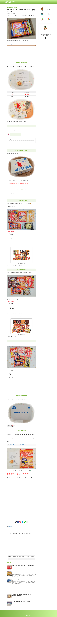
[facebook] (18, 522)
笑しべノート (8, 2)
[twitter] (16, 522)
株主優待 (11, 526)
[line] (25, 522)
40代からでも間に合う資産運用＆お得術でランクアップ (28, 612)
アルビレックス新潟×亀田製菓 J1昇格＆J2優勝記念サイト (18, 444)
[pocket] (20, 522)
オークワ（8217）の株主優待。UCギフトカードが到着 (21, 601)
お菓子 (9, 526)
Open (11, 44)
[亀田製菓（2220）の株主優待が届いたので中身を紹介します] (22, 522)
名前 (9, 545)
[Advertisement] (21, 52)
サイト (8, 552)
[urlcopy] (27, 522)
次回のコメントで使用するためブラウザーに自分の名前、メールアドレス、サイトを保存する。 (21, 556)
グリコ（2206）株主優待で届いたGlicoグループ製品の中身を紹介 (23, 565)
